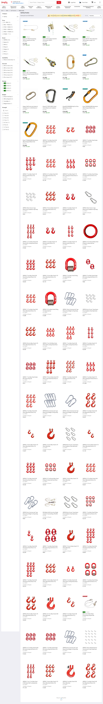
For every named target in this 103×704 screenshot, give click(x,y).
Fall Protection (13, 10)
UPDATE (77, 15)
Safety (7, 10)
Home (2, 10)
